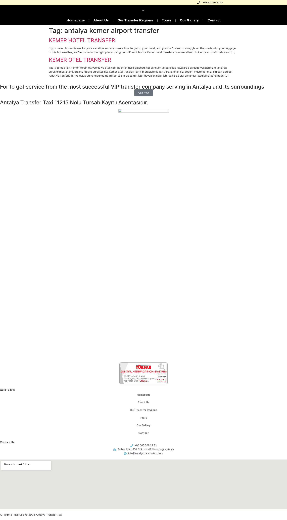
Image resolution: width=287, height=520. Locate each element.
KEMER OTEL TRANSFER (80, 60)
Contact (214, 20)
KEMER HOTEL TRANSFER (82, 40)
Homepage (76, 20)
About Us (101, 20)
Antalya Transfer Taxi (49, 514)
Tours (166, 20)
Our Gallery (189, 20)
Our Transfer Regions (135, 20)
